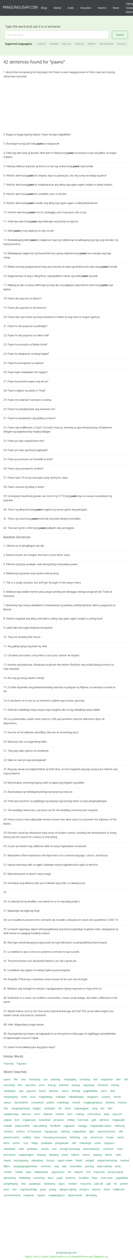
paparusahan (22, 1126)
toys (25, 1143)
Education (85, 8)
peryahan (59, 1120)
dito (6, 1108)
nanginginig (70, 1079)
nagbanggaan (81, 1108)
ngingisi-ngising (67, 1189)
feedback (55, 1126)
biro (20, 1085)
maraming (39, 1178)
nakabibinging (76, 1097)
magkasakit (118, 1120)
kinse (6, 1143)
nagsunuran (57, 1172)
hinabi (79, 1160)
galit (94, 1120)
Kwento (102, 8)
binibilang (75, 1137)
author (16, 1143)
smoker (8, 1172)
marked (60, 1114)
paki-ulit (98, 1183)
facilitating (49, 1183)
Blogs (44, 8)
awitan (7, 1102)
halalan (19, 1172)
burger (110, 1137)
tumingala (49, 1108)
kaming (115, 1085)
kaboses (26, 1114)
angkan (8, 1120)
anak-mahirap (104, 1166)
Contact (44, 1256)
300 (88, 1172)
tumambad (37, 1102)
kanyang (41, 1154)
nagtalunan (107, 1079)
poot (6, 1189)
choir (112, 1091)
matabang (34, 1079)
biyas (37, 1137)
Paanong (8, 1063)
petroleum (10, 1154)
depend (78, 1172)
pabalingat (35, 1183)
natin (118, 1154)
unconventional (12, 1195)
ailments (104, 1120)
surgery (105, 1097)
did (69, 1172)
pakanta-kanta (11, 1137)
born (70, 1114)
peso (42, 1085)
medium (72, 1183)
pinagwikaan (62, 1143)
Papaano (21, 1063)
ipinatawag (10, 1178)
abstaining (91, 1195)
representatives (106, 1131)
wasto (65, 1091)
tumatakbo (76, 1166)
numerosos (96, 1137)
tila (59, 1108)
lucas (33, 1097)
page (59, 1178)
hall (126, 1079)
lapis (91, 1131)
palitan (50, 1102)
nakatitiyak (9, 1149)
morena (122, 1102)
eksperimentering (107, 1160)
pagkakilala (122, 1178)
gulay (43, 1189)
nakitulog (120, 1126)
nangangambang (20, 1108)
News (116, 8)
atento (86, 1154)
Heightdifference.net (82, 1256)
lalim (110, 1108)
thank (107, 1189)
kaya (28, 1172)
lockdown (103, 1085)
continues (108, 1149)
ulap (56, 1166)
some (97, 1143)
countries (46, 1166)
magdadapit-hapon (100, 1126)
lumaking (84, 1178)
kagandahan (79, 1131)
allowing (110, 1102)
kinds (118, 1166)
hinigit (34, 1143)
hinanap (76, 1091)
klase (51, 1178)
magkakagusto (56, 1195)
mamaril (124, 1160)
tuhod (120, 1137)
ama (23, 1079)
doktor (108, 1154)
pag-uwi (117, 1114)
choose (50, 1160)
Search (120, 35)
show (68, 1108)
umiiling (27, 1137)
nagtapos (109, 1143)
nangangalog (11, 1097)
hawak (7, 1160)
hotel (24, 1097)
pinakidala (46, 1143)
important (99, 1172)
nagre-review (65, 1160)
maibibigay (63, 1102)
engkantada (29, 1120)
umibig (70, 1120)
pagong (97, 1154)
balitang (65, 1131)
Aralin (71, 8)
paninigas (32, 1149)
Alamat (57, 8)
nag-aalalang (40, 1126)
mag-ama (85, 1183)
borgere (84, 1189)
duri (14, 1189)
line (102, 1108)
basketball (44, 1120)
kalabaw (47, 1114)
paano (7, 1079)
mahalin (8, 1126)
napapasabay (11, 1114)
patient (124, 1183)
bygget (37, 1108)
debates (53, 1091)
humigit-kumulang (70, 1149)
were (104, 1091)
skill (121, 1131)
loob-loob (83, 1120)
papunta (31, 1091)
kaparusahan (75, 1195)
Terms (36, 1256)
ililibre (7, 1166)
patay (65, 1154)
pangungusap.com (66, 1252)
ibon (17, 1120)
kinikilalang (24, 1178)
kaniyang (54, 1154)
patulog (89, 1166)
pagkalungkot (26, 1154)
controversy (94, 1114)
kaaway (76, 1085)
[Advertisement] (67, 108)
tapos (61, 1183)
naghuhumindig (28, 1189)
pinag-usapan (115, 1172)
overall (117, 1097)
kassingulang (21, 1160)
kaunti (42, 1091)
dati (95, 1079)
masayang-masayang (54, 1137)
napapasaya (51, 1131)
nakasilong (37, 1160)
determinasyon (91, 1149)
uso (45, 1079)
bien (118, 1079)
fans (23, 1183)
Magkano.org (101, 1256)
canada (45, 1149)
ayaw (106, 1114)
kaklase (75, 1154)
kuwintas (71, 1178)
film (16, 1079)
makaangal (85, 1143)
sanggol (89, 1160)
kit (115, 1183)
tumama (8, 1131)
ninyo (94, 1178)
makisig (80, 1114)
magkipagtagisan (93, 1102)
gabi (108, 1183)
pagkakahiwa (91, 1091)
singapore (92, 1097)
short (37, 1114)
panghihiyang (11, 1183)
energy (52, 1085)
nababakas (10, 1091)
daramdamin (21, 1102)
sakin (21, 1149)
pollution (64, 1085)
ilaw (64, 1166)
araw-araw (107, 1178)
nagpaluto (69, 1126)
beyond (96, 1189)
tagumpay (88, 1085)
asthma (20, 1131)
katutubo (31, 1085)
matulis (76, 1102)
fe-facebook (34, 1131)
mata (120, 1149)
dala (21, 1091)
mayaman (29, 1195)
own (54, 1149)
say (85, 1137)
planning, (56, 1079)
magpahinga (45, 1097)
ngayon (41, 1195)
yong (94, 1108)
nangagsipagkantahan (25, 1166)
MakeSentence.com (60, 1256)
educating (9, 1085)
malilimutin (119, 1189)
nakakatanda (41, 1172)
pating (52, 1189)
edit (74, 1143)
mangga (82, 1126)
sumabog (84, 1079)
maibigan (61, 1097)
